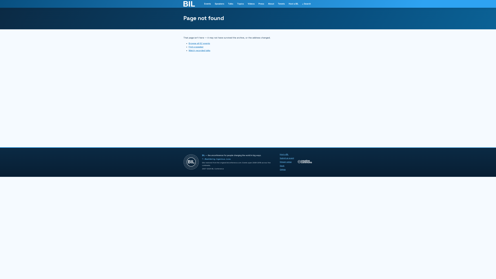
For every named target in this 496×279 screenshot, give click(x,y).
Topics (240, 4)
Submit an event (287, 158)
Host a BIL (294, 4)
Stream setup (286, 162)
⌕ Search (306, 4)
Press (261, 4)
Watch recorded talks (199, 50)
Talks (230, 4)
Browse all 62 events (199, 43)
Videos (251, 4)
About (271, 4)
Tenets (281, 4)
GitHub (283, 169)
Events (207, 4)
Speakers (219, 4)
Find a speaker (196, 47)
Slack (282, 166)
